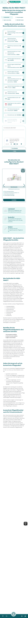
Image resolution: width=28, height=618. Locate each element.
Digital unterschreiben (7, 20)
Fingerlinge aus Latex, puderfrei (14, 104)
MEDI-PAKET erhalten (20, 20)
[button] (23, 33)
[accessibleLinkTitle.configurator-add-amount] (17, 144)
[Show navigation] (13, 614)
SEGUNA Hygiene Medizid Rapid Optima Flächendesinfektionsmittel (14, 66)
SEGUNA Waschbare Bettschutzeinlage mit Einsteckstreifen (12, 40)
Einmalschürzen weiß (14, 115)
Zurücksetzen (15, 148)
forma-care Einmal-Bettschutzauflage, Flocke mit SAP (14, 33)
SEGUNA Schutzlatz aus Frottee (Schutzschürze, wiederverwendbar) (14, 53)
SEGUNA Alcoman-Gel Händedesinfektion (13, 92)
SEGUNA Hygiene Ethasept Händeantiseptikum (13, 72)
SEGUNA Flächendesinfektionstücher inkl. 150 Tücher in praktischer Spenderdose (14, 79)
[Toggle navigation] (2, 2)
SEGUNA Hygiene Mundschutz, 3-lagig (14, 59)
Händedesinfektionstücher (13, 98)
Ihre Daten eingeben (19, 17)
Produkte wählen (6, 17)
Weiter (14, 151)
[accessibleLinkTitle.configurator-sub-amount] (14, 144)
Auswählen (14, 200)
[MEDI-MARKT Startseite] (14, 2)
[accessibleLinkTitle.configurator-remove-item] (21, 144)
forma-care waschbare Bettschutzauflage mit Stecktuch (14, 140)
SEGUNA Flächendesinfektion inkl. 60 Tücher (14, 86)
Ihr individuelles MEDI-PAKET (10, 127)
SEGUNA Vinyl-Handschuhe (14, 46)
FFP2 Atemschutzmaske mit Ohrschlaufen (13, 109)
